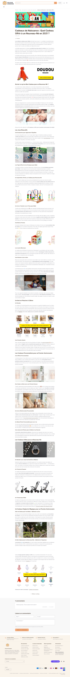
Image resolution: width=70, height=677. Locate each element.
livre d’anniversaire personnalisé (31, 417)
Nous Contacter (58, 648)
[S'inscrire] (23, 661)
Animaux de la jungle (25, 653)
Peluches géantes (24, 647)
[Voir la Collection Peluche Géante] (35, 337)
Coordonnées (63, 674)
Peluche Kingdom (15, 673)
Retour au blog (35, 593)
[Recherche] (55, 3)
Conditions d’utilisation (43, 673)
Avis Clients (57, 650)
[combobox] (35, 3)
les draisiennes (47, 138)
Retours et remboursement (47, 648)
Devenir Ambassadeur (59, 654)
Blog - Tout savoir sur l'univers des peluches (59, 652)
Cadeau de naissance (33, 589)
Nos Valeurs (57, 647)
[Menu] (4, 7)
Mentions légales (62, 673)
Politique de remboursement (24, 673)
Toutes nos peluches (25, 645)
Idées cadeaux (24, 655)
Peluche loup (35, 653)
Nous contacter (47, 653)
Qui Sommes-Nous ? (59, 645)
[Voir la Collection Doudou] (35, 587)
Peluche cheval (35, 647)
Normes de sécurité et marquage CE (48, 650)
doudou (20, 311)
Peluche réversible (36, 648)
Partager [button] (18, 38)
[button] (67, 3)
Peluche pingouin (36, 655)
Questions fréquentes (48, 652)
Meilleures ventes (24, 656)
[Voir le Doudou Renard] (35, 81)
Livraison (45, 645)
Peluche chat (35, 645)
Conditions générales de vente (53, 673)
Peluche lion (35, 650)
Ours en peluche (24, 650)
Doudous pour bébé (25, 648)
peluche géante (45, 342)
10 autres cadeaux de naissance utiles (44, 506)
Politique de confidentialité (34, 673)
